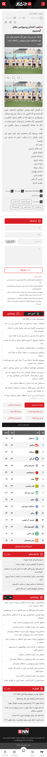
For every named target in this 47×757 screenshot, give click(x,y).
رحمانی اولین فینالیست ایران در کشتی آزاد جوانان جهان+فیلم (25, 670)
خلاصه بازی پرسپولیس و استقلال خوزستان (28, 663)
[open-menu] (43, 4)
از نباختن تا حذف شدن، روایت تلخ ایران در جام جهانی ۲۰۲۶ (23, 720)
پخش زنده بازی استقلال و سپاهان (31, 654)
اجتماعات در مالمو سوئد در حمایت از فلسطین (27, 584)
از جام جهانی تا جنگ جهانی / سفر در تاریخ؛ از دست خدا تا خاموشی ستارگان (23, 709)
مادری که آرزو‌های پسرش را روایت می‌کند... (28, 564)
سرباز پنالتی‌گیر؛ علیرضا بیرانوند (32, 559)
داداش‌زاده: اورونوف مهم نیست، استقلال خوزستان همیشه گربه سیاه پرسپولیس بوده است (25, 633)
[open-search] (4, 4)
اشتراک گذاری (35, 195)
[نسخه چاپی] (6, 22)
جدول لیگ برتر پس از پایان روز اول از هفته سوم (26, 335)
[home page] (23, 750)
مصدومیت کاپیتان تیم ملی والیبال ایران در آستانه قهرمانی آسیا (25, 330)
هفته (10, 597)
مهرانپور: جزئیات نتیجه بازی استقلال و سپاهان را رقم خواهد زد (24, 641)
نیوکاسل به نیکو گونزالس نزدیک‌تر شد (29, 348)
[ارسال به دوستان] (15, 22)
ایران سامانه (20, 745)
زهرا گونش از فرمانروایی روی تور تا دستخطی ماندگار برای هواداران (23, 616)
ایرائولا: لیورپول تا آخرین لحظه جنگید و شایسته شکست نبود (23, 342)
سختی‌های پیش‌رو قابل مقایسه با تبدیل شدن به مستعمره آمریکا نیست (23, 570)
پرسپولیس (38, 207)
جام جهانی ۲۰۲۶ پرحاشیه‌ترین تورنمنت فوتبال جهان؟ (25, 703)
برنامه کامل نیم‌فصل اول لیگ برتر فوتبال (29, 698)
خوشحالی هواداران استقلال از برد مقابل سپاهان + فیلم (23, 368)
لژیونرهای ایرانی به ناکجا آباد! (32, 319)
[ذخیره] (10, 22)
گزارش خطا (17, 191)
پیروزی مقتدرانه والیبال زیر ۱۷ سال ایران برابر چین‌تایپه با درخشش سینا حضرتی (23, 362)
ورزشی (40, 13)
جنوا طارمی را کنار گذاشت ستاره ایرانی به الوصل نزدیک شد (23, 682)
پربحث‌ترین (11, 313)
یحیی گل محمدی (25, 201)
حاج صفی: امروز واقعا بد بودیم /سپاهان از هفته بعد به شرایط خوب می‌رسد (24, 389)
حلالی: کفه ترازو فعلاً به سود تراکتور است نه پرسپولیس (23, 610)
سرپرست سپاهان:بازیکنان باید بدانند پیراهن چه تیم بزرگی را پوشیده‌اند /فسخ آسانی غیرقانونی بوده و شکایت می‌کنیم (24, 375)
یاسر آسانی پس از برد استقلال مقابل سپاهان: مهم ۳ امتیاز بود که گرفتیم (24, 397)
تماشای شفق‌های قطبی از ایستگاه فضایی (29, 588)
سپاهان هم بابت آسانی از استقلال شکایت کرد (26, 383)
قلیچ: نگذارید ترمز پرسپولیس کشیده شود (28, 622)
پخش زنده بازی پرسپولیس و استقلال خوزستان (26, 659)
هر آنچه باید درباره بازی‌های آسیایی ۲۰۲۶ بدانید (27, 715)
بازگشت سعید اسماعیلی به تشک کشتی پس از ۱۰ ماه (24, 323)
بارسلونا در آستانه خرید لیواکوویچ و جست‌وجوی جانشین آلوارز (26, 649)
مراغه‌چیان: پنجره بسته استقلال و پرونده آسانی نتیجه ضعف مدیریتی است (24, 604)
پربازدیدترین (14, 755)
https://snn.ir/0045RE (32, 191)
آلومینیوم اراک (16, 207)
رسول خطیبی (27, 207)
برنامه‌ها (33, 755)
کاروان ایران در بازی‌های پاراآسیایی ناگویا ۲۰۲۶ (27, 694)
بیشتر (7, 554)
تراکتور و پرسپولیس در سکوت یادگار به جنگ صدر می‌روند (25, 354)
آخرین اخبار (31, 313)
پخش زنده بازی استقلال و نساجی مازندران (28, 627)
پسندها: (8, 191)
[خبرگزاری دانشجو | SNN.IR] (23, 4)
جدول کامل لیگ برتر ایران (23, 546)
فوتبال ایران (32, 13)
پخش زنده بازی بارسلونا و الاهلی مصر (29, 676)
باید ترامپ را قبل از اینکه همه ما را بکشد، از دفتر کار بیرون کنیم (23, 578)
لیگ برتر (14, 201)
